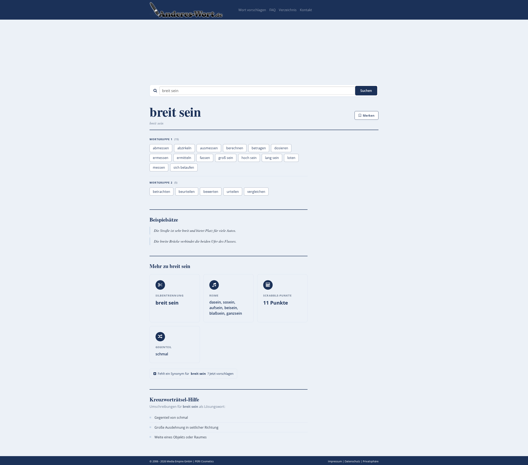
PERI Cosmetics (204, 461)
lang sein (272, 157)
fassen (205, 157)
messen (159, 167)
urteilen (233, 191)
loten (291, 157)
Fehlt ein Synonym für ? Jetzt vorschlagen (195, 373)
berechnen (234, 148)
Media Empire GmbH (179, 461)
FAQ (272, 10)
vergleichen (256, 191)
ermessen (160, 157)
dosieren (281, 148)
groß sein (225, 157)
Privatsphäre (370, 461)
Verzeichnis (288, 10)
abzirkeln (184, 148)
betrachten (161, 191)
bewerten (210, 191)
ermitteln (184, 157)
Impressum (335, 461)
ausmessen (209, 148)
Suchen (366, 90)
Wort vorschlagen (252, 10)
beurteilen (187, 191)
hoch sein (249, 157)
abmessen (161, 148)
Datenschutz (352, 461)
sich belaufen (183, 167)
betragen (259, 148)
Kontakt (306, 10)
